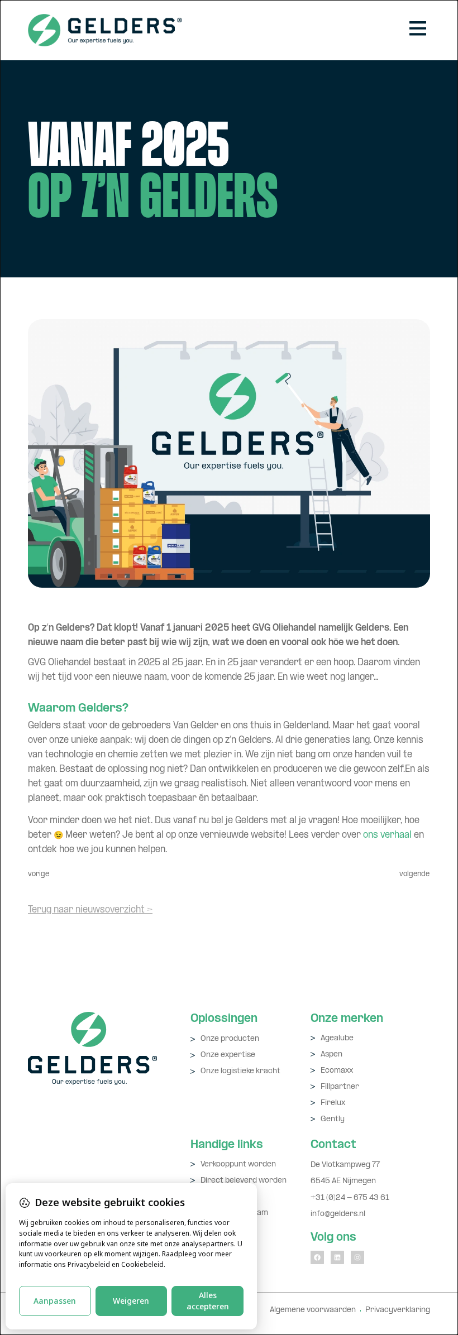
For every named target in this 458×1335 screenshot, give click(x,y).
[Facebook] (317, 1257)
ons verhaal (387, 835)
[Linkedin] (337, 1257)
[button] (417, 30)
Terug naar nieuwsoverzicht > (90, 910)
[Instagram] (357, 1257)
